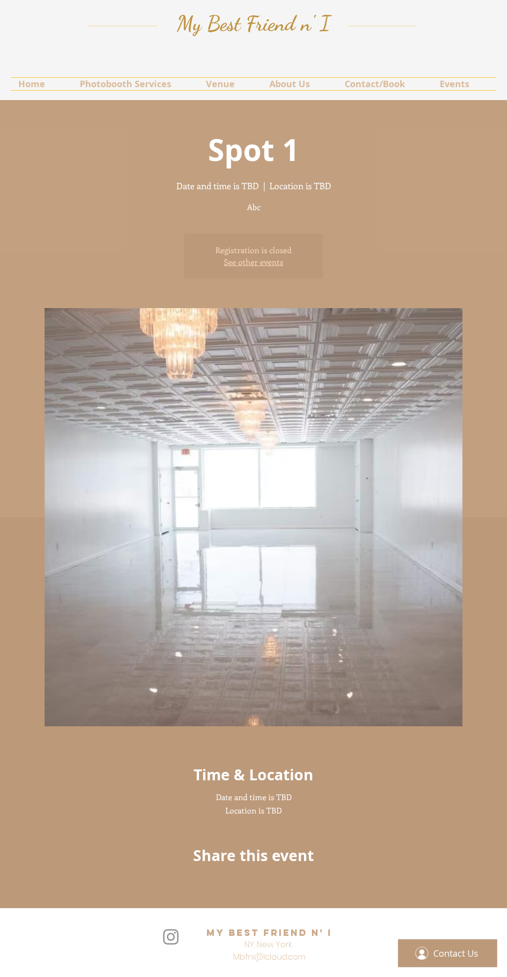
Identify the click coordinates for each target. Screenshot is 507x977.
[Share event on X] (253, 882)
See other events (253, 262)
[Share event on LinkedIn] (278, 882)
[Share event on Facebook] (229, 882)
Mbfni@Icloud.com (269, 957)
